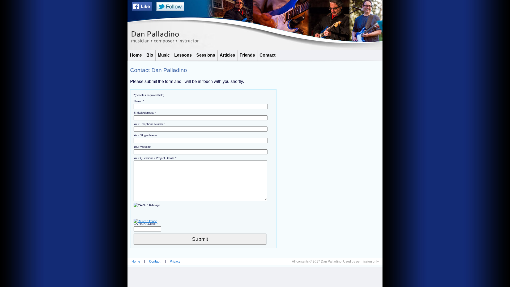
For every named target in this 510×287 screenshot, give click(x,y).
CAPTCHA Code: (146, 223)
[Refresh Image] (145, 221)
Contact (154, 261)
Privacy (175, 261)
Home (135, 261)
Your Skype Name (145, 135)
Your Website (142, 146)
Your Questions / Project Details (155, 158)
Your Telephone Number (149, 124)
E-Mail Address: (145, 112)
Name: (139, 101)
